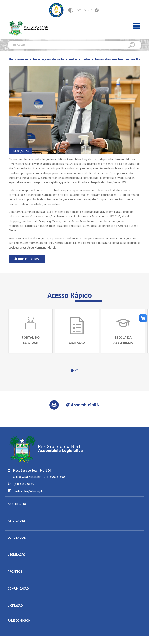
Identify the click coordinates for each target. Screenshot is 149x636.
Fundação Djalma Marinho (23, 510)
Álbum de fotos (26, 259)
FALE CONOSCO (19, 620)
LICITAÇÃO (15, 605)
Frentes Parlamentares (21, 527)
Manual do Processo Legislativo (26, 561)
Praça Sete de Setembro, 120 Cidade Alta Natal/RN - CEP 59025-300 (39, 473)
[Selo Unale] (56, 10)
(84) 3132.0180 (24, 483)
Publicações (15, 595)
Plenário (12, 527)
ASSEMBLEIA (17, 504)
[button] (72, 370)
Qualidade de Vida (18, 578)
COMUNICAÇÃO (18, 588)
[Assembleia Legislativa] (27, 28)
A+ (79, 10)
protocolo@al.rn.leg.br (29, 491)
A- (90, 10)
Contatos (13, 544)
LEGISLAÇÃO (16, 554)
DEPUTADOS (17, 538)
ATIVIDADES (16, 521)
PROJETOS (15, 572)
